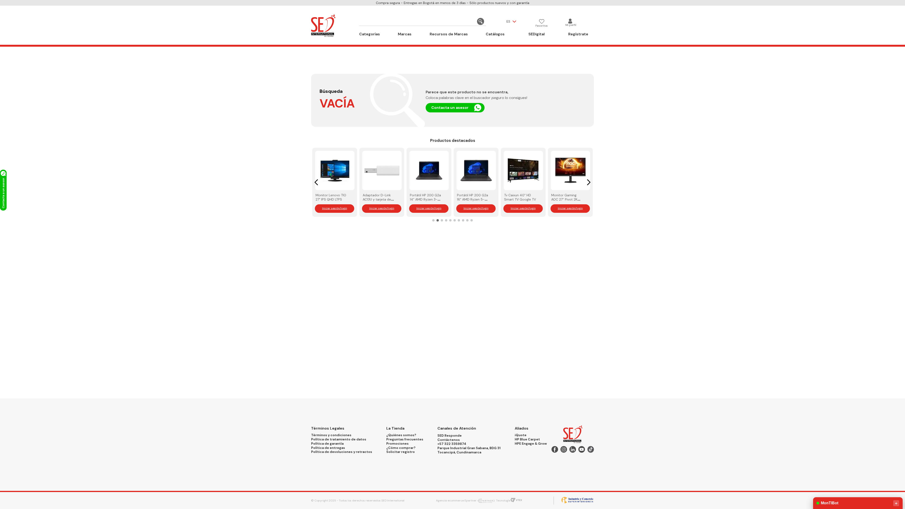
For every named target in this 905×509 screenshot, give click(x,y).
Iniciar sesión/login (334, 208)
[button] (433, 220)
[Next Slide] (588, 182)
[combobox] (422, 21)
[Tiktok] (590, 450)
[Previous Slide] (316, 182)
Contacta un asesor (450, 107)
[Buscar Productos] (480, 21)
